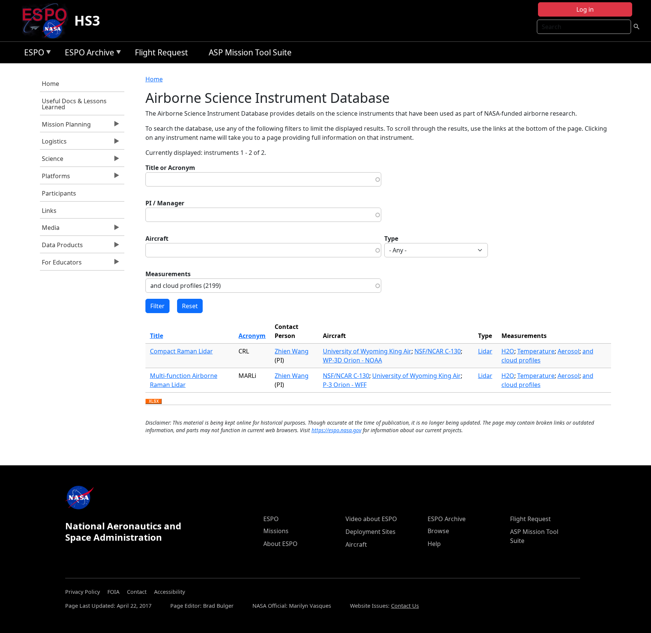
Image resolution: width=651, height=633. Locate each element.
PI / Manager (164, 203)
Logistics (53, 143)
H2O (507, 351)
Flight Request (161, 52)
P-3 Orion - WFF (345, 385)
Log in (585, 9)
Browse (438, 531)
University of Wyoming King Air (367, 351)
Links (49, 210)
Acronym (252, 336)
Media (50, 229)
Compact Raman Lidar (181, 351)
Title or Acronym (170, 168)
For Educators (61, 264)
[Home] (48, 21)
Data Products (61, 247)
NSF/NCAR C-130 (437, 351)
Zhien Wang (292, 351)
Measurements (168, 274)
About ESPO (280, 544)
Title (156, 336)
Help (434, 544)
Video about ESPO (371, 519)
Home (50, 84)
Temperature (536, 351)
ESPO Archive (87, 53)
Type (391, 238)
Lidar (485, 351)
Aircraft (156, 238)
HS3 (87, 20)
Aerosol (568, 351)
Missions (276, 531)
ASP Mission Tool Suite (250, 52)
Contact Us (405, 605)
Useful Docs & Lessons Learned (74, 104)
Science (51, 160)
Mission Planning (65, 126)
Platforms (55, 178)
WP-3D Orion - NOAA (352, 360)
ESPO (32, 53)
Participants (59, 193)
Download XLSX (153, 402)
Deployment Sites (370, 532)
